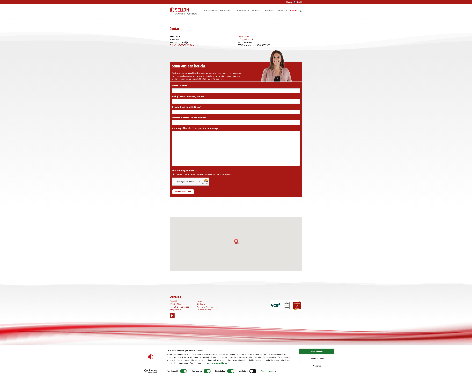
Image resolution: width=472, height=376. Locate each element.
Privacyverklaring (204, 310)
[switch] (207, 371)
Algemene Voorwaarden (207, 307)
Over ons (280, 11)
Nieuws (289, 2)
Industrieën (209, 11)
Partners (269, 11)
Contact (293, 11)
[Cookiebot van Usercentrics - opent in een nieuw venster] (150, 371)
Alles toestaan (317, 351)
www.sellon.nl (245, 36)
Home (199, 301)
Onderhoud (241, 11)
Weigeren (317, 366)
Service (255, 11)
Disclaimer (201, 304)
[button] (237, 241)
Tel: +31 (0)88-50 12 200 (182, 45)
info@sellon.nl (245, 39)
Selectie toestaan (317, 359)
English (299, 2)
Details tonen (266, 371)
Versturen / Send (183, 191)
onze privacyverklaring (217, 363)
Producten (225, 11)
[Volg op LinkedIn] (172, 315)
